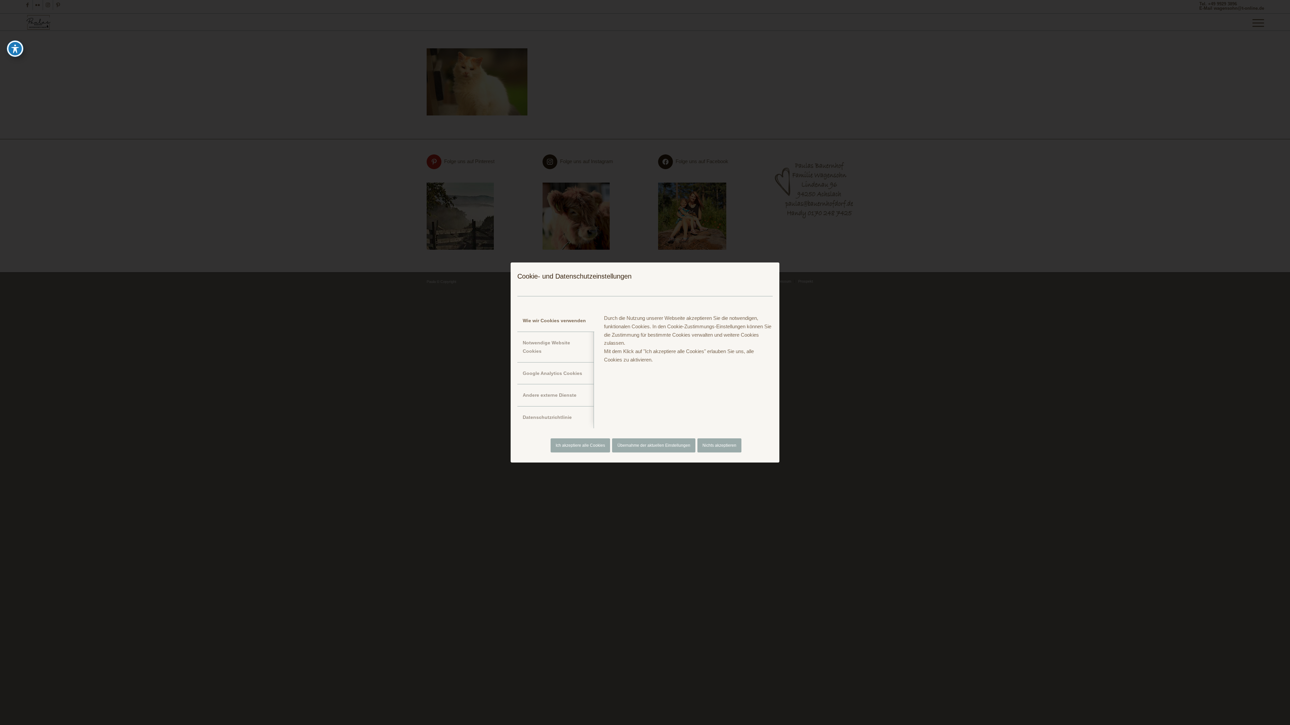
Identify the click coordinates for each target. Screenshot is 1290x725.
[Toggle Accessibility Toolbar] (15, 49)
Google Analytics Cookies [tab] (552, 373)
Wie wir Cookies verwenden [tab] (554, 320)
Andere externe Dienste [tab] (549, 395)
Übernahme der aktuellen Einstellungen (653, 445)
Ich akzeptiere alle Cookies (580, 445)
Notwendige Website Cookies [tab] (546, 347)
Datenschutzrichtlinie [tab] (547, 417)
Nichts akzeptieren (719, 445)
